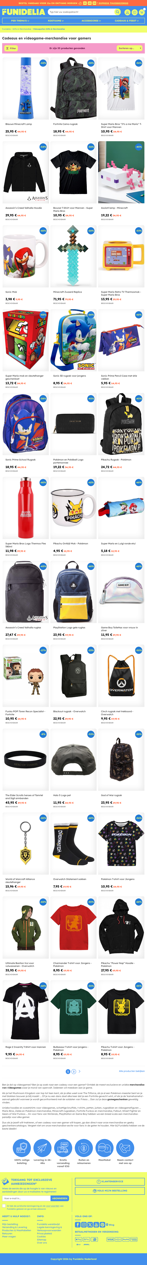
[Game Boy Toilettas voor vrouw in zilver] (121, 592)
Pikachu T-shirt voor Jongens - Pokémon (117, 1048)
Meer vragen (9, 1236)
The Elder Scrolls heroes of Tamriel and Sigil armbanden (24, 797)
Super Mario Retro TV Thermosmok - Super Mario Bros (121, 293)
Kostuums (54, 20)
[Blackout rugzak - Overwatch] (73, 676)
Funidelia (6, 29)
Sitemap (41, 1239)
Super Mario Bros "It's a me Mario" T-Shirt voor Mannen (121, 125)
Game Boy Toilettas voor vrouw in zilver (119, 629)
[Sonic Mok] (26, 256)
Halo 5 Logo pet (62, 795)
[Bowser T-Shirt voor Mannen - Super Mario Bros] (73, 172)
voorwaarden (52, 1206)
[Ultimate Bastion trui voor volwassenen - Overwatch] (26, 927)
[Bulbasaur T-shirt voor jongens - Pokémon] (73, 1011)
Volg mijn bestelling (111, 1190)
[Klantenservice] (135, 12)
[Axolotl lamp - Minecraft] (121, 172)
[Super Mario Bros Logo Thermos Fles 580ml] (26, 508)
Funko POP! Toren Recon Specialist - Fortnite (25, 713)
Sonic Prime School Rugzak (20, 459)
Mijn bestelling (10, 1224)
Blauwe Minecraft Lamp (18, 124)
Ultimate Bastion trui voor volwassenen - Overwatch (19, 965)
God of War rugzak (111, 795)
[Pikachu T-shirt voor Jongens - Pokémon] (121, 1011)
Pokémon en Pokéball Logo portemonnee (68, 461)
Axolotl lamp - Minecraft (114, 207)
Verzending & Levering (14, 1227)
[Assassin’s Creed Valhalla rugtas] (26, 592)
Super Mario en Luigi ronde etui (118, 543)
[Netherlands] (78, 1225)
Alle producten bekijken (132, 1071)
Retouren (7, 1233)
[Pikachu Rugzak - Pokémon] (121, 424)
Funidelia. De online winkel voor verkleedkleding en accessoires (23, 12)
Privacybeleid (44, 1233)
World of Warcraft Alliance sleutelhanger (20, 881)
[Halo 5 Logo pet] (73, 760)
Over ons (42, 1242)
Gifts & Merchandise (22, 29)
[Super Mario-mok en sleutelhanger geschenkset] (26, 340)
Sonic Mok (11, 291)
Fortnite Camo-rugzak (65, 124)
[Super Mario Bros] (121, 88)
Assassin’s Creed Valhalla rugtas (23, 627)
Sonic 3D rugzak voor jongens (69, 375)
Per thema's (19, 20)
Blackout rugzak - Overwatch (69, 711)
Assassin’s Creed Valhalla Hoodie (23, 207)
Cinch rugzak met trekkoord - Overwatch (117, 713)
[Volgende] (79, 1071)
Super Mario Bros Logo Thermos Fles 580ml (25, 545)
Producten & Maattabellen (16, 1230)
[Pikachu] (121, 927)
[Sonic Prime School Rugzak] (26, 424)
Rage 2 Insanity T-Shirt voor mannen (25, 1047)
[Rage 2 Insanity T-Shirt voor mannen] (26, 1011)
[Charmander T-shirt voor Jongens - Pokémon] (73, 927)
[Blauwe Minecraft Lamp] (26, 88)
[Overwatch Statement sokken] (73, 843)
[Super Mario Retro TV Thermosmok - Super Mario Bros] (121, 256)
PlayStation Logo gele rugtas (69, 627)
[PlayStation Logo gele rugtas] (73, 592)
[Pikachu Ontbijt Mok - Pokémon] (73, 508)
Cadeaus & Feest (125, 20)
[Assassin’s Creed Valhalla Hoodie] (26, 172)
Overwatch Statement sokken (69, 879)
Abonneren (59, 1198)
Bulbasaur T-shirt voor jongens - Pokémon (70, 1048)
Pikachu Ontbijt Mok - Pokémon (70, 543)
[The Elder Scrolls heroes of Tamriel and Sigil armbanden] (26, 760)
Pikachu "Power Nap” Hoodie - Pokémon (118, 965)
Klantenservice (112, 1181)
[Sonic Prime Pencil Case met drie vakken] (121, 340)
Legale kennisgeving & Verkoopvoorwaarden (49, 1229)
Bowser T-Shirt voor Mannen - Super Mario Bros (73, 209)
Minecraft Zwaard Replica (67, 291)
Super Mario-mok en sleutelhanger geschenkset (24, 377)
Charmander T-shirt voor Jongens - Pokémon (72, 965)
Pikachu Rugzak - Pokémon (116, 459)
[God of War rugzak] (121, 760)
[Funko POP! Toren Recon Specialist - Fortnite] (26, 676)
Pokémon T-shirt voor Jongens (118, 879)
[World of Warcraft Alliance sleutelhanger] (26, 843)
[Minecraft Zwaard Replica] (73, 256)
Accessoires (90, 20)
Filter (13, 48)
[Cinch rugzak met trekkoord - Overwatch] (121, 676)
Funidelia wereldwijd (48, 1224)
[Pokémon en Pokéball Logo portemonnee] (73, 424)
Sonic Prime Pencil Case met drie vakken (119, 377)
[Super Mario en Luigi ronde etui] (121, 508)
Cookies (41, 1236)
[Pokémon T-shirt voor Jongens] (121, 843)
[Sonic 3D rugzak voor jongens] (73, 340)
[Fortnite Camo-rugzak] (73, 88)
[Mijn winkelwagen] (142, 12)
